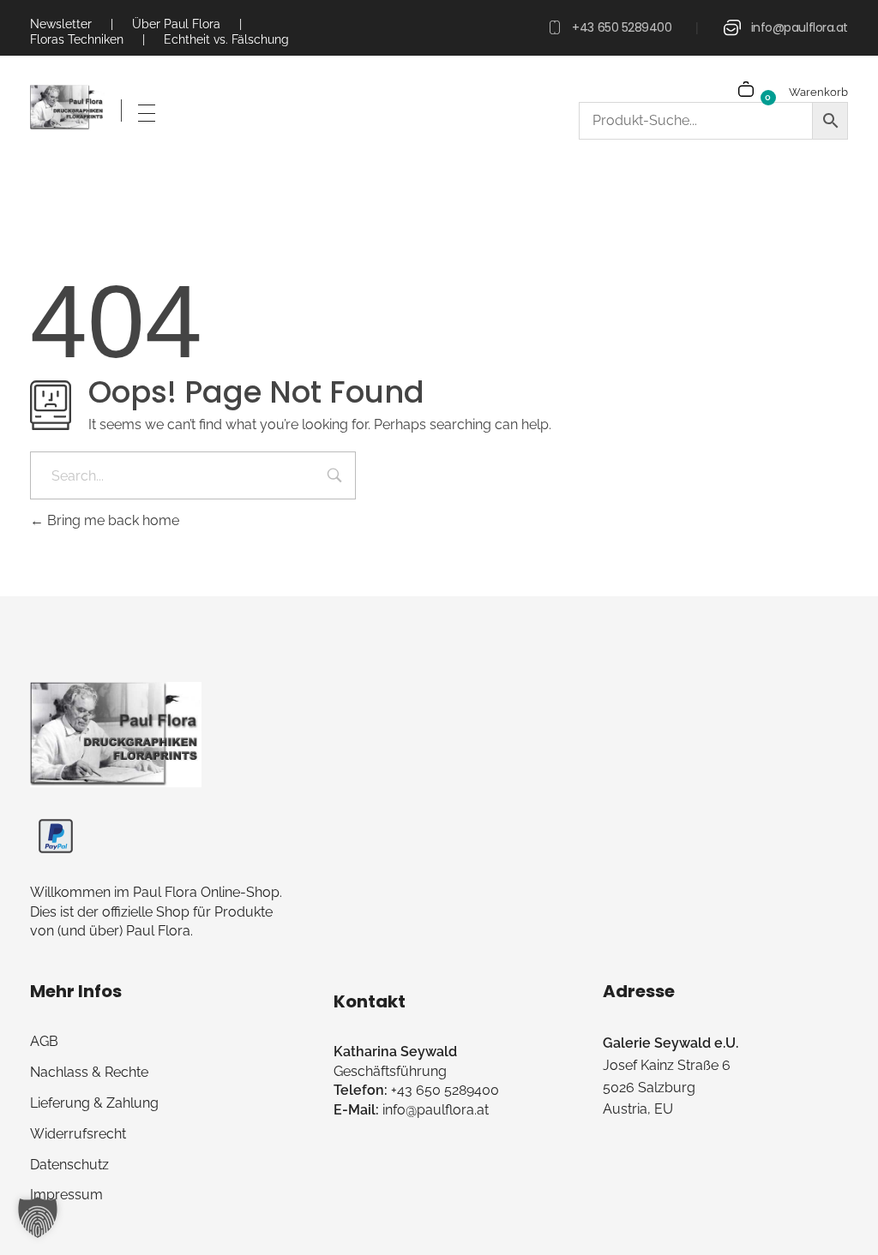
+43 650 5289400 (621, 27)
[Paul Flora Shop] (67, 108)
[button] (37, 1217)
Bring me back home (111, 520)
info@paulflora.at (799, 27)
